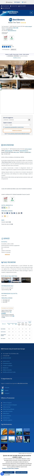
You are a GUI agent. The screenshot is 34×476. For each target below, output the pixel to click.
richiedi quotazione (7, 308)
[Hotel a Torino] (26, 431)
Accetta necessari (21, 472)
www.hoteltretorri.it (12, 30)
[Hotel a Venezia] (19, 431)
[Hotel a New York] (26, 439)
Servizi (20, 54)
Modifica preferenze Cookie (9, 372)
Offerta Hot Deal (6, 407)
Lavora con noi (6, 361)
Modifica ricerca (17, 57)
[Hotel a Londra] (19, 439)
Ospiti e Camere (7, 122)
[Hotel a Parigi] (4, 447)
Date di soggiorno (8, 117)
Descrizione (16, 54)
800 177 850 (15, 27)
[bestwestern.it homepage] (11, 11)
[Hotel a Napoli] (11, 439)
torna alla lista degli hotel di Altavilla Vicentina (19, 133)
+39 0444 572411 (9, 29)
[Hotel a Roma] (4, 431)
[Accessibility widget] (2, 474)
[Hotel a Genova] (4, 439)
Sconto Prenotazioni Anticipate (10, 405)
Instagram (7, 393)
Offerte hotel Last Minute (8, 409)
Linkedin (6, 390)
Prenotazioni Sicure (7, 363)
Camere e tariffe (9, 54)
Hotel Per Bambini (7, 415)
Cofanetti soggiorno (7, 420)
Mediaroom (5, 368)
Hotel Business (6, 418)
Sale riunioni (26, 54)
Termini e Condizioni (7, 365)
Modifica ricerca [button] (17, 130)
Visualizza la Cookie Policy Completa (10, 468)
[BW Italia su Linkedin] (2, 390)
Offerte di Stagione (7, 402)
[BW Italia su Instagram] (2, 393)
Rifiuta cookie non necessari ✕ (25, 453)
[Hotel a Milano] (11, 431)
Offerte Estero (6, 413)
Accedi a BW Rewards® (6, 8)
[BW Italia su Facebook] (2, 387)
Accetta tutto (8, 472)
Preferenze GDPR (6, 474)
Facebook (7, 387)
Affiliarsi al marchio (7, 370)
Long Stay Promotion (7, 411)
